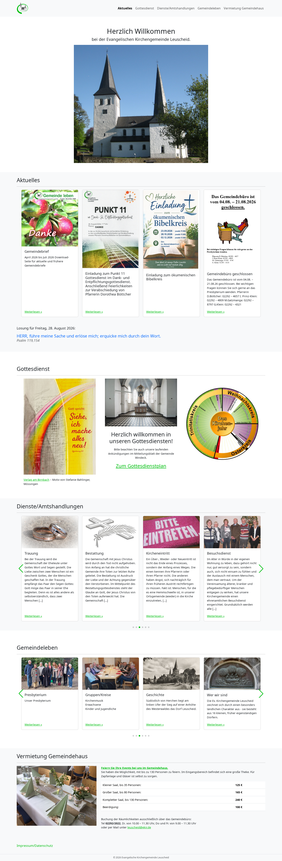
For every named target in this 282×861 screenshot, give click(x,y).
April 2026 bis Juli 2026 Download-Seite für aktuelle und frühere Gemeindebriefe (47, 261)
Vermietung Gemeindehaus (244, 8)
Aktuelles (125, 8)
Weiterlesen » (33, 312)
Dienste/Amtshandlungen (176, 8)
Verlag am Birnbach (36, 480)
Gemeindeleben (209, 8)
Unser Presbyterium (38, 700)
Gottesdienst (144, 8)
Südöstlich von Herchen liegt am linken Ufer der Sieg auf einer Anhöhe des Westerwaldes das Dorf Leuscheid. (171, 705)
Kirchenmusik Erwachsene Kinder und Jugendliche (100, 705)
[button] (133, 627)
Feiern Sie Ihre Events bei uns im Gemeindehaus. (134, 768)
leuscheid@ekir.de (139, 827)
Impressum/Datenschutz (35, 846)
